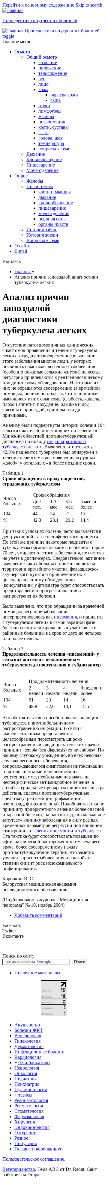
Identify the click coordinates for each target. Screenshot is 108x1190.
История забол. (41, 229)
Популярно (25, 1143)
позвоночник (51, 121)
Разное (21, 1138)
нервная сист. (52, 218)
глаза (43, 132)
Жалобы (34, 181)
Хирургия (24, 1121)
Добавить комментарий (38, 915)
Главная (22, 271)
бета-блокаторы (34, 1062)
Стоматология (29, 1111)
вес (41, 78)
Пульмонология (30, 1089)
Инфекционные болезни (39, 1051)
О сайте (22, 245)
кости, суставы (53, 127)
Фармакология (29, 1116)
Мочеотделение (42, 170)
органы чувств (53, 224)
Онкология (25, 1073)
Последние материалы (37, 972)
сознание (47, 62)
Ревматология (28, 1105)
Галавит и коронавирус (38, 1148)
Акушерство (27, 1024)
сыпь (55, 100)
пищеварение (52, 208)
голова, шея (50, 137)
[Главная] (12, 10)
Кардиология (27, 1057)
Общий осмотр (41, 57)
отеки (44, 105)
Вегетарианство (18, 1169)
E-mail (20, 251)
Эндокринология (32, 1127)
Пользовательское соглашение (33, 1159)
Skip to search (89, 4)
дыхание (47, 197)
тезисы (25, 1094)
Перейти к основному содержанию (38, 4)
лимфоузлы (50, 111)
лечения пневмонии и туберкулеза (67, 830)
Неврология (26, 1067)
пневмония (65, 616)
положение (49, 67)
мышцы (46, 116)
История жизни (42, 235)
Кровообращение (44, 159)
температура (51, 143)
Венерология (27, 1035)
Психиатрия (26, 1084)
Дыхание (35, 154)
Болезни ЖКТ (28, 1030)
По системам (39, 186)
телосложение (52, 73)
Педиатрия (25, 1078)
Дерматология (29, 1046)
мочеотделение (53, 213)
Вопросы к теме (42, 240)
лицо (43, 84)
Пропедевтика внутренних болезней (39, 20)
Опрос (21, 175)
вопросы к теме (54, 148)
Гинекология (27, 1041)
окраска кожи (64, 94)
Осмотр (22, 51)
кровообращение (55, 202)
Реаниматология (31, 1100)
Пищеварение (40, 164)
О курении (25, 1132)
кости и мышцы (54, 191)
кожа (43, 89)
